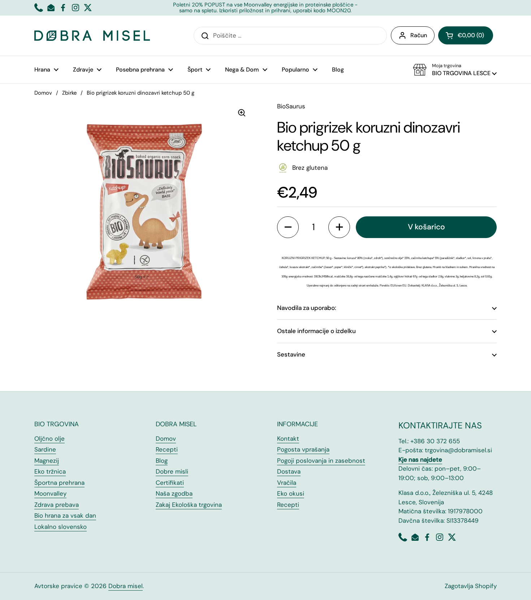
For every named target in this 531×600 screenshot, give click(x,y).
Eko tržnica (50, 471)
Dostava (289, 471)
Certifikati (170, 483)
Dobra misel (125, 586)
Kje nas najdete (420, 459)
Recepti (167, 449)
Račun (418, 35)
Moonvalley (50, 493)
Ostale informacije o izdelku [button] (316, 331)
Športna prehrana (59, 483)
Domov (43, 92)
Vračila (286, 483)
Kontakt (288, 439)
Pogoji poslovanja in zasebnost (321, 461)
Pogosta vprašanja (303, 449)
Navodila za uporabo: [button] (306, 308)
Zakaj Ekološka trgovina (189, 505)
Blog (162, 461)
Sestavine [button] (291, 354)
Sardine (45, 449)
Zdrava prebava (56, 505)
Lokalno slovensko (60, 527)
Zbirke (69, 92)
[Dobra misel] (92, 35)
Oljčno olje (49, 439)
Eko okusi (290, 493)
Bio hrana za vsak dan (65, 515)
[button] (465, 35)
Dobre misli (172, 471)
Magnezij (46, 461)
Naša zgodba (174, 493)
